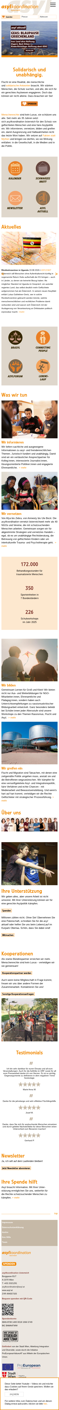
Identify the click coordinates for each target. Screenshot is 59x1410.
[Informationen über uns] (29, 830)
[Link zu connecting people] (43, 351)
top (56, 1213)
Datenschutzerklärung (13, 1227)
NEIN (16, 1394)
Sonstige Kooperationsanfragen (18, 994)
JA (11, 1394)
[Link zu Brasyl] (15, 351)
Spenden (9, 17)
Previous (7, 36)
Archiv (5, 1232)
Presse (24, 17)
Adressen (44, 17)
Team (4, 1242)
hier (45, 1403)
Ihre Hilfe (6, 1237)
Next (51, 36)
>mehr (21, 312)
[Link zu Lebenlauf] (43, 380)
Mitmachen (7, 935)
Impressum (7, 1222)
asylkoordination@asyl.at (13, 1287)
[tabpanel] (29, 38)
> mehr (22, 467)
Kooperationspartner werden (16, 973)
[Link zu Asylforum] (15, 380)
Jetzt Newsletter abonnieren (16, 1168)
